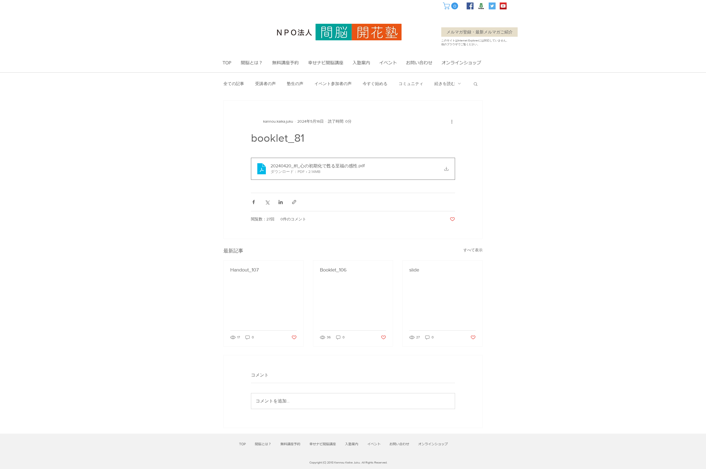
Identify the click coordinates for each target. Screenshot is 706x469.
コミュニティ (411, 83)
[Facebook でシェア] (253, 202)
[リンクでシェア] (294, 202)
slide (414, 270)
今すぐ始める (375, 83)
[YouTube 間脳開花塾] (503, 5)
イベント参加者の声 (333, 83)
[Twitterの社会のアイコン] (492, 5)
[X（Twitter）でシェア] (267, 202)
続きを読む (444, 83)
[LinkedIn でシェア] (280, 202)
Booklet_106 (333, 270)
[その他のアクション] (451, 121)
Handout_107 (244, 270)
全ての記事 (233, 83)
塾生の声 (295, 83)
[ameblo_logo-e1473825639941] (481, 5)
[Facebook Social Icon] (470, 5)
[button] (451, 5)
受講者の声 (265, 83)
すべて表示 (473, 250)
